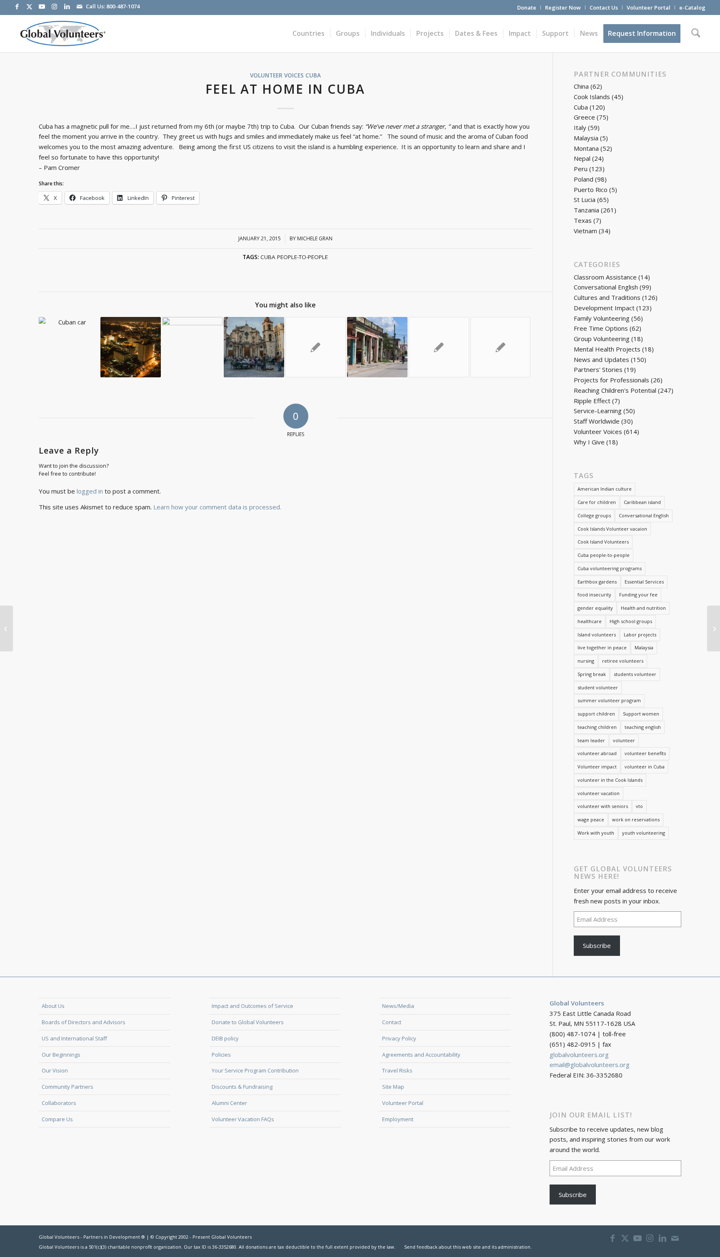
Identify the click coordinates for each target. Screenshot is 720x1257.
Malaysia (586, 138)
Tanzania (586, 210)
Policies (221, 1054)
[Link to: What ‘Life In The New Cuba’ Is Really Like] (69, 347)
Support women (641, 714)
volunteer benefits (645, 753)
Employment (397, 1119)
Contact (391, 1022)
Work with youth (596, 833)
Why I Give (589, 442)
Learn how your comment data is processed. (217, 507)
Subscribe (597, 945)
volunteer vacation (599, 793)
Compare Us (57, 1119)
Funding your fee (638, 594)
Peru (581, 169)
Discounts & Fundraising (242, 1086)
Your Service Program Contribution (255, 1070)
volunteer (624, 740)
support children (596, 714)
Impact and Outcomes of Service (252, 1006)
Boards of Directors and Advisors (83, 1022)
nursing (586, 661)
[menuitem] (527, 7)
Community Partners (67, 1086)
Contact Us (604, 7)
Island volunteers (597, 634)
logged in (90, 491)
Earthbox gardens (597, 582)
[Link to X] (29, 6)
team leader (591, 740)
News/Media (398, 1006)
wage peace (591, 819)
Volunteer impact (597, 766)
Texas (583, 220)
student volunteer (598, 687)
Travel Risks (397, 1070)
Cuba (313, 75)
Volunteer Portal (648, 7)
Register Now (563, 7)
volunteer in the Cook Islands (610, 780)
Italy (580, 127)
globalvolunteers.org (579, 1054)
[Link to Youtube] (42, 6)
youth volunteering (643, 833)
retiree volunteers (622, 661)
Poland (583, 179)
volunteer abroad (597, 753)
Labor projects (640, 634)
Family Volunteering (602, 318)
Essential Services (644, 582)
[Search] (696, 33)
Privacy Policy (399, 1038)
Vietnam (585, 231)
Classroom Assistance (605, 277)
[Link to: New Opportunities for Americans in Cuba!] (315, 347)
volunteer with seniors (603, 806)
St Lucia (584, 199)
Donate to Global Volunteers (248, 1022)
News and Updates (601, 359)
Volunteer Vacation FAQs (243, 1119)
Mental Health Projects (607, 349)
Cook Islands (592, 96)
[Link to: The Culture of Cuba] (377, 347)
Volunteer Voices (277, 75)
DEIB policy (225, 1038)
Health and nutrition (643, 608)
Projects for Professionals (611, 380)
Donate (526, 7)
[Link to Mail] (79, 6)
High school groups (631, 621)
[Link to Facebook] (17, 6)
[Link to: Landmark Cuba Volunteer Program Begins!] (439, 347)
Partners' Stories (598, 369)
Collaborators (59, 1103)
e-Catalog (692, 7)
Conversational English (606, 287)
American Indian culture (605, 489)
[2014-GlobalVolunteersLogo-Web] (62, 33)
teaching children (597, 727)
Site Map (393, 1086)
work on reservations (636, 819)
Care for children (597, 502)
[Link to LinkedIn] (67, 6)
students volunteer (635, 674)
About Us (53, 1006)
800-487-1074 (123, 6)
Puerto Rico (591, 189)
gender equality (595, 608)
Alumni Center (229, 1103)
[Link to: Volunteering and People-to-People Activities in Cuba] (254, 347)
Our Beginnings (61, 1054)
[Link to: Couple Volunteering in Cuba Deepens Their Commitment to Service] (192, 347)
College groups (594, 515)
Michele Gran (314, 238)
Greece (584, 117)
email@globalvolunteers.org (590, 1064)
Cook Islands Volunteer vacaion (612, 529)
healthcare (590, 621)
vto (639, 806)
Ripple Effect (592, 401)
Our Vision (55, 1070)
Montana (586, 148)
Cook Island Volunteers (603, 542)
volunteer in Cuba (645, 766)
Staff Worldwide (597, 421)
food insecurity (594, 594)
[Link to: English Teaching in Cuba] (500, 347)
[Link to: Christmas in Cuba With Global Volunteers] (130, 347)
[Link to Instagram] (54, 6)
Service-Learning (598, 411)
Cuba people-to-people (294, 257)
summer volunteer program (609, 700)
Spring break (592, 674)
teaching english (643, 727)
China (581, 86)
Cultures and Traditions (607, 297)
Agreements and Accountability (421, 1054)
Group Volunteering (602, 338)
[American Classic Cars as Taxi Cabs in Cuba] (6, 628)
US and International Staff (74, 1038)
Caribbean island (642, 502)
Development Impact (604, 308)
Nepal (582, 158)
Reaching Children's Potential (615, 390)
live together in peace (602, 647)
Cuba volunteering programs (610, 568)
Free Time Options (601, 328)
